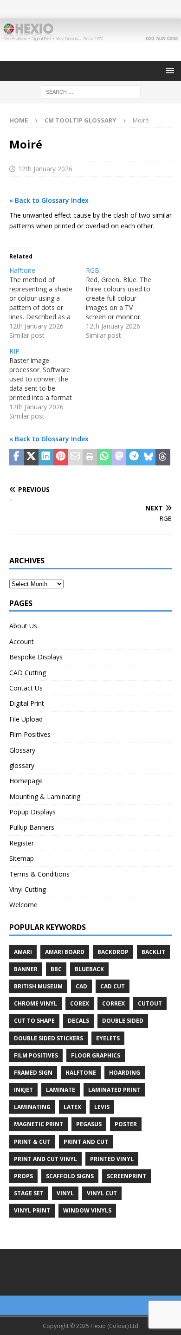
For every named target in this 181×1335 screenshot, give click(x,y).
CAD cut (112, 986)
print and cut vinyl (45, 1159)
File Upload (26, 719)
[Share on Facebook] (16, 457)
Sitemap (21, 858)
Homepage (26, 780)
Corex (79, 1003)
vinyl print (32, 1210)
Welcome (23, 904)
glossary (21, 765)
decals (78, 1021)
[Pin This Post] (60, 457)
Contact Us (26, 688)
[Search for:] (91, 91)
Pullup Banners (31, 827)
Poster (126, 1124)
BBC (56, 969)
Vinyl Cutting (27, 889)
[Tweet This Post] (31, 457)
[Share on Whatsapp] (104, 457)
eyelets (108, 1038)
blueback (89, 969)
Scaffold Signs (70, 1176)
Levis (102, 1107)
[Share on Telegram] (133, 457)
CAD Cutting (27, 672)
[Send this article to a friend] (75, 457)
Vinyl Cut (102, 1193)
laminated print (114, 1090)
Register (21, 842)
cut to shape (34, 1021)
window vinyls (87, 1210)
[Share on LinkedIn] (46, 457)
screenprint (126, 1176)
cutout (150, 1003)
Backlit (153, 952)
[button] (168, 70)
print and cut (86, 1142)
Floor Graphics (95, 1055)
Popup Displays (32, 811)
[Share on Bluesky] (148, 457)
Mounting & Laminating (44, 796)
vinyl (65, 1193)
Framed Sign (33, 1073)
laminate (60, 1090)
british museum (38, 986)
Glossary (22, 750)
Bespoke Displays (36, 656)
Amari (23, 952)
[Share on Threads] (162, 457)
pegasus (89, 1124)
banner (26, 969)
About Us (23, 625)
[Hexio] (90, 36)
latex (72, 1107)
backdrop (113, 952)
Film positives (36, 1055)
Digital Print (26, 703)
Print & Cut (32, 1142)
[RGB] (124, 303)
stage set (29, 1193)
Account (21, 641)
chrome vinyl (35, 1003)
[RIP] (47, 384)
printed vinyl (112, 1159)
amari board (64, 952)
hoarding (124, 1073)
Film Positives (30, 734)
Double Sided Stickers (48, 1038)
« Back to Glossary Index (49, 200)
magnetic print (38, 1124)
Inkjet (23, 1090)
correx (113, 1003)
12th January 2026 (45, 168)
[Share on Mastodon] (119, 457)
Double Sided (122, 1021)
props (23, 1176)
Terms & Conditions (39, 874)
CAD (81, 986)
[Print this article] (90, 457)
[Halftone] (47, 303)
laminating (32, 1107)
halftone (80, 1073)
